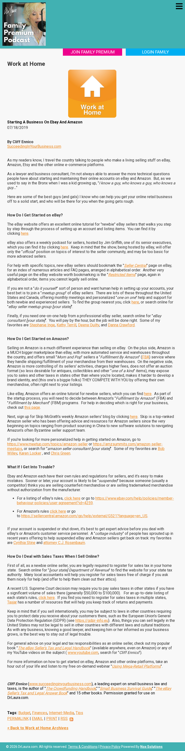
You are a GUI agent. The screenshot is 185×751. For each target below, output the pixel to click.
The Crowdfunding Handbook (71, 688)
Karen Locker (30, 453)
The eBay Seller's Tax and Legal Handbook (54, 648)
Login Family (155, 51)
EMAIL (37, 718)
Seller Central (135, 265)
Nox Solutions (151, 747)
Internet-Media (61, 713)
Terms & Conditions (83, 747)
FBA (145, 357)
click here (72, 498)
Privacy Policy (110, 747)
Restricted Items (121, 274)
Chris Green (60, 453)
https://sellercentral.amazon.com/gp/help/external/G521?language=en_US (84, 516)
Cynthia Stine (24, 542)
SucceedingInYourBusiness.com (34, 146)
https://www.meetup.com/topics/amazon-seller (47, 444)
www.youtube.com (83, 652)
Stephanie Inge (42, 325)
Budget (24, 713)
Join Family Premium (93, 51)
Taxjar (12, 602)
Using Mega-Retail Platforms (136, 666)
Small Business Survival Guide (126, 688)
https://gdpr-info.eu (91, 620)
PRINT (51, 718)
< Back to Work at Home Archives (37, 728)
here (24, 233)
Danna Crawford (121, 325)
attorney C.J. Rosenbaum (64, 542)
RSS (64, 718)
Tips (79, 713)
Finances (39, 713)
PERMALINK (18, 718)
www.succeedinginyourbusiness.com (60, 684)
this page (32, 407)
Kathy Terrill (66, 325)
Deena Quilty (88, 325)
